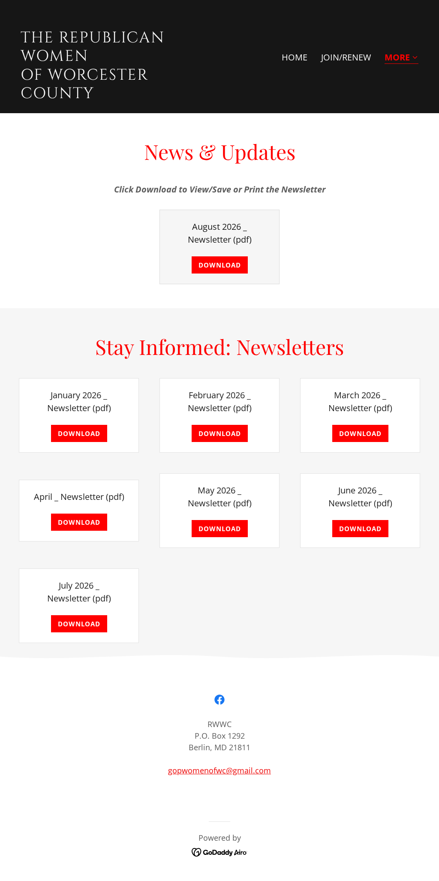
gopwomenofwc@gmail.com (219, 770)
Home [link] (294, 57)
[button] (401, 58)
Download (219, 265)
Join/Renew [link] (346, 57)
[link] (117, 95)
